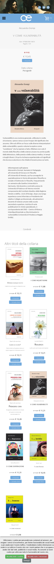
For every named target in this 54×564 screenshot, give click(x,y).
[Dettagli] (19, 273)
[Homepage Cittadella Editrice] (26, 18)
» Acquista (27, 61)
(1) (50, 18)
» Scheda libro (15, 302)
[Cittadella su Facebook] (39, 7)
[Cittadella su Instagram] (48, 7)
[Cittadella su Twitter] (44, 7)
